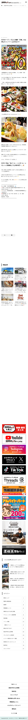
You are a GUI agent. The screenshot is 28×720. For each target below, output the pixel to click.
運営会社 (14, 709)
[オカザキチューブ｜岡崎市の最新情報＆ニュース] (11, 2)
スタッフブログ (14, 694)
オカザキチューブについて (14, 705)
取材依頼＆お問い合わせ (14, 698)
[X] (12, 713)
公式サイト (16, 179)
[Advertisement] (14, 23)
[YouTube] (16, 713)
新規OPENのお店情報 (14, 687)
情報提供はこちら (14, 702)
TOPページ (14, 684)
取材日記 (14, 691)
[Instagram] (14, 713)
